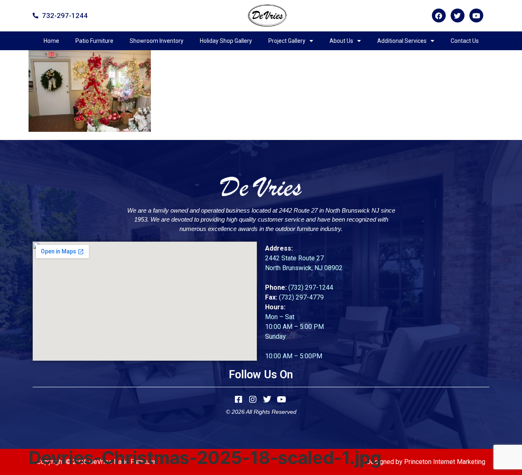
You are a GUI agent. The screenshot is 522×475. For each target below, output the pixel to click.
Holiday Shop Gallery (226, 41)
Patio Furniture (94, 41)
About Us (341, 41)
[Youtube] (476, 15)
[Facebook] (439, 15)
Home (51, 41)
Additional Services (402, 41)
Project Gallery (286, 41)
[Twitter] (457, 15)
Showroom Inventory (157, 41)
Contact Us (465, 41)
